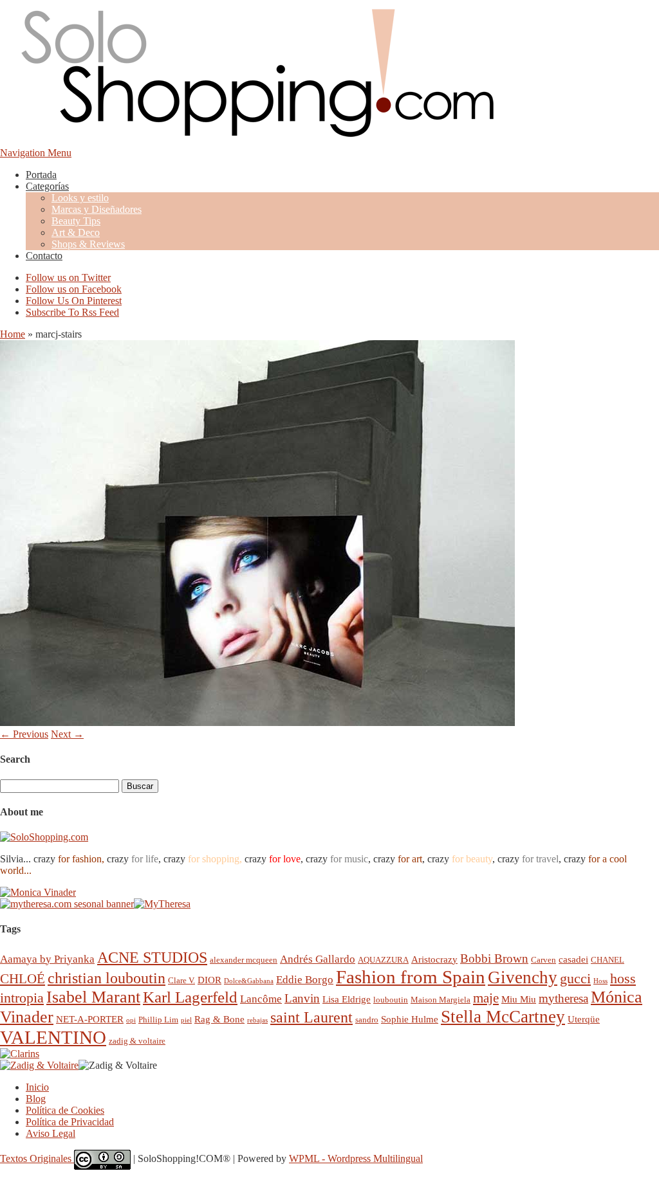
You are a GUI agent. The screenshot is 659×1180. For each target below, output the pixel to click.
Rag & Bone (219, 1018)
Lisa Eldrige (346, 999)
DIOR (209, 979)
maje (486, 997)
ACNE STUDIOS (152, 957)
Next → (67, 734)
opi (131, 1020)
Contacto (44, 255)
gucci (575, 978)
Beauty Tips (75, 220)
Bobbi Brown (494, 958)
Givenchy (522, 977)
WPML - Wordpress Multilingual (356, 1158)
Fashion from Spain (410, 977)
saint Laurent (311, 1017)
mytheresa (563, 998)
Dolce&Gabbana (249, 981)
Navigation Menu (35, 152)
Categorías (47, 186)
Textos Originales (37, 1158)
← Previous (24, 734)
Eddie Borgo (304, 980)
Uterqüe (584, 1018)
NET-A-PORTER (90, 1018)
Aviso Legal (50, 1133)
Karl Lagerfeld (190, 997)
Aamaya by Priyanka (47, 959)
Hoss (600, 981)
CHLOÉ (22, 978)
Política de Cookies (65, 1110)
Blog (36, 1098)
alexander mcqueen (243, 960)
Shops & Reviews (88, 244)
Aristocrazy (434, 959)
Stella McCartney (503, 1016)
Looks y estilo (80, 197)
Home (12, 334)
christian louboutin (106, 978)
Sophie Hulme (409, 1018)
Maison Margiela (440, 999)
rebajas (257, 1020)
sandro (366, 1019)
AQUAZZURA (383, 960)
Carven (543, 960)
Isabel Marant (93, 997)
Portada (41, 174)
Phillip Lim (158, 1019)
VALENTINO (53, 1037)
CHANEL (607, 960)
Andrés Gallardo (317, 959)
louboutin (390, 999)
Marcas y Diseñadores (96, 209)
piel (186, 1020)
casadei (573, 959)
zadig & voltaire (137, 1041)
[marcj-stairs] (257, 722)
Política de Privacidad (70, 1121)
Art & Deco (75, 232)
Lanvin (302, 998)
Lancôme (261, 999)
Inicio (37, 1087)
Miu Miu (518, 999)
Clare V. (181, 980)
